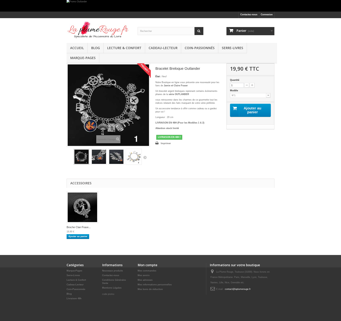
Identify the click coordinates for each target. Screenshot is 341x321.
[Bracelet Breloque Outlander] (81, 157)
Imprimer (166, 143)
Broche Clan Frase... (79, 227)
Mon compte (147, 265)
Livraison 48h (74, 298)
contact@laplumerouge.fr (238, 289)
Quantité (234, 80)
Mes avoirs (144, 275)
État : (158, 76)
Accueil (77, 48)
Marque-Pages (83, 58)
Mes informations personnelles (155, 284)
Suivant (145, 157)
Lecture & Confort (124, 48)
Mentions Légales (111, 287)
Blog (95, 48)
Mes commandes (147, 270)
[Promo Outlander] (170, 6)
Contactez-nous (248, 14)
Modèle (234, 90)
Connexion (267, 14)
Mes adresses (145, 280)
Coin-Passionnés (200, 48)
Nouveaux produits (112, 270)
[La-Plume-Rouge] (99, 29)
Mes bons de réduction (150, 289)
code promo (108, 294)
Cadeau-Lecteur (163, 48)
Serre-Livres (232, 48)
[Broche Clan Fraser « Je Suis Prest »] (82, 207)
